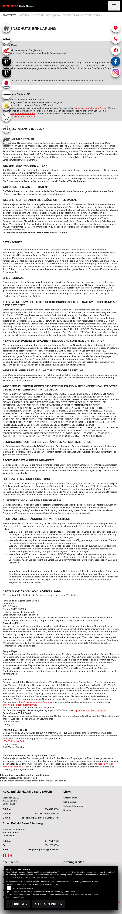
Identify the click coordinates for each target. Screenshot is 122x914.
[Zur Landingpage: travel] (6, 106)
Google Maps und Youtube (23, 888)
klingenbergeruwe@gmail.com (43, 849)
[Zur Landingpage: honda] (6, 50)
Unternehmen (70, 797)
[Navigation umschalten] (114, 6)
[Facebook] (115, 61)
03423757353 (52, 841)
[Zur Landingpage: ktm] (6, 39)
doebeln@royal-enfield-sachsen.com (40, 817)
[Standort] (115, 50)
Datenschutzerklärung (45, 877)
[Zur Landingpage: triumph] (6, 61)
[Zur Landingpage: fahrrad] (6, 128)
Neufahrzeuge (70, 802)
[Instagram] (115, 72)
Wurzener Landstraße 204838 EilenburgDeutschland (15, 832)
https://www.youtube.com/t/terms (90, 108)
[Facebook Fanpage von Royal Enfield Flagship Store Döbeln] (5, 856)
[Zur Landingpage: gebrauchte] (6, 139)
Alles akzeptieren (48, 904)
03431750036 (52, 809)
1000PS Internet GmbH (14, 741)
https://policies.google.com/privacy (20, 116)
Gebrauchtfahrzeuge (73, 806)
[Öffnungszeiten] (115, 28)
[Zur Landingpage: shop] (6, 117)
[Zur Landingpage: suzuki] (6, 83)
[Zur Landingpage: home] (6, 28)
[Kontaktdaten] (115, 39)
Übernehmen (18, 904)
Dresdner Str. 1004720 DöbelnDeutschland (11, 800)
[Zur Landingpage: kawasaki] (6, 94)
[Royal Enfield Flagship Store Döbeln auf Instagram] (10, 856)
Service (67, 810)
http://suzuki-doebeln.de (46, 813)
